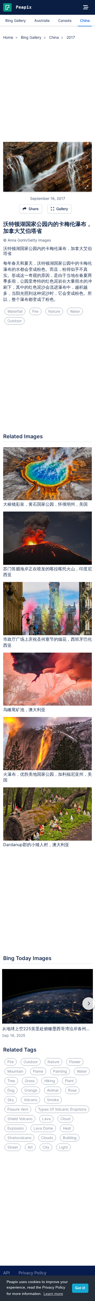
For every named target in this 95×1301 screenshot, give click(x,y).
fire (35, 311)
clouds (47, 1137)
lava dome (43, 1128)
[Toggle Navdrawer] (86, 7)
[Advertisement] (47, 91)
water (75, 311)
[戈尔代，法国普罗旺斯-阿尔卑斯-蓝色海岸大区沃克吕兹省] (87, 167)
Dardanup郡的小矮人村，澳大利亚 (36, 844)
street (12, 1147)
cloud (65, 1118)
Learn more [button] (53, 1294)
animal (52, 1090)
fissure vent (17, 1109)
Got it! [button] (80, 1288)
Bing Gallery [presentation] (15, 20)
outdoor (14, 321)
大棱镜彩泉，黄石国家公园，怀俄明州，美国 (45, 504)
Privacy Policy (32, 1272)
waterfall (14, 311)
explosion (15, 1128)
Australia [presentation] (42, 20)
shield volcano (19, 1118)
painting (60, 1071)
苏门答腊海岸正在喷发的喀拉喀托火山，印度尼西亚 (47, 571)
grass (30, 1080)
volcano (30, 1099)
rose (72, 1090)
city (45, 1147)
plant (69, 1080)
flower (74, 1061)
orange (30, 1090)
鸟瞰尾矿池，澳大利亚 (24, 709)
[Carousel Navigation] (47, 1007)
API (6, 1272)
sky (10, 1099)
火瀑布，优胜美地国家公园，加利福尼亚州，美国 (47, 777)
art (30, 1147)
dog (11, 1090)
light (63, 1147)
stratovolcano (19, 1137)
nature (54, 311)
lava (46, 1118)
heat (67, 1128)
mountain (15, 1071)
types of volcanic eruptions (62, 1109)
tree (11, 1080)
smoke (53, 1099)
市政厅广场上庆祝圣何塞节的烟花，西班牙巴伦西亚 (47, 642)
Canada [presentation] (65, 20)
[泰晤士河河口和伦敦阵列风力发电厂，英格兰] (8, 167)
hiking (49, 1080)
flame (38, 1071)
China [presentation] (85, 20)
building (70, 1137)
